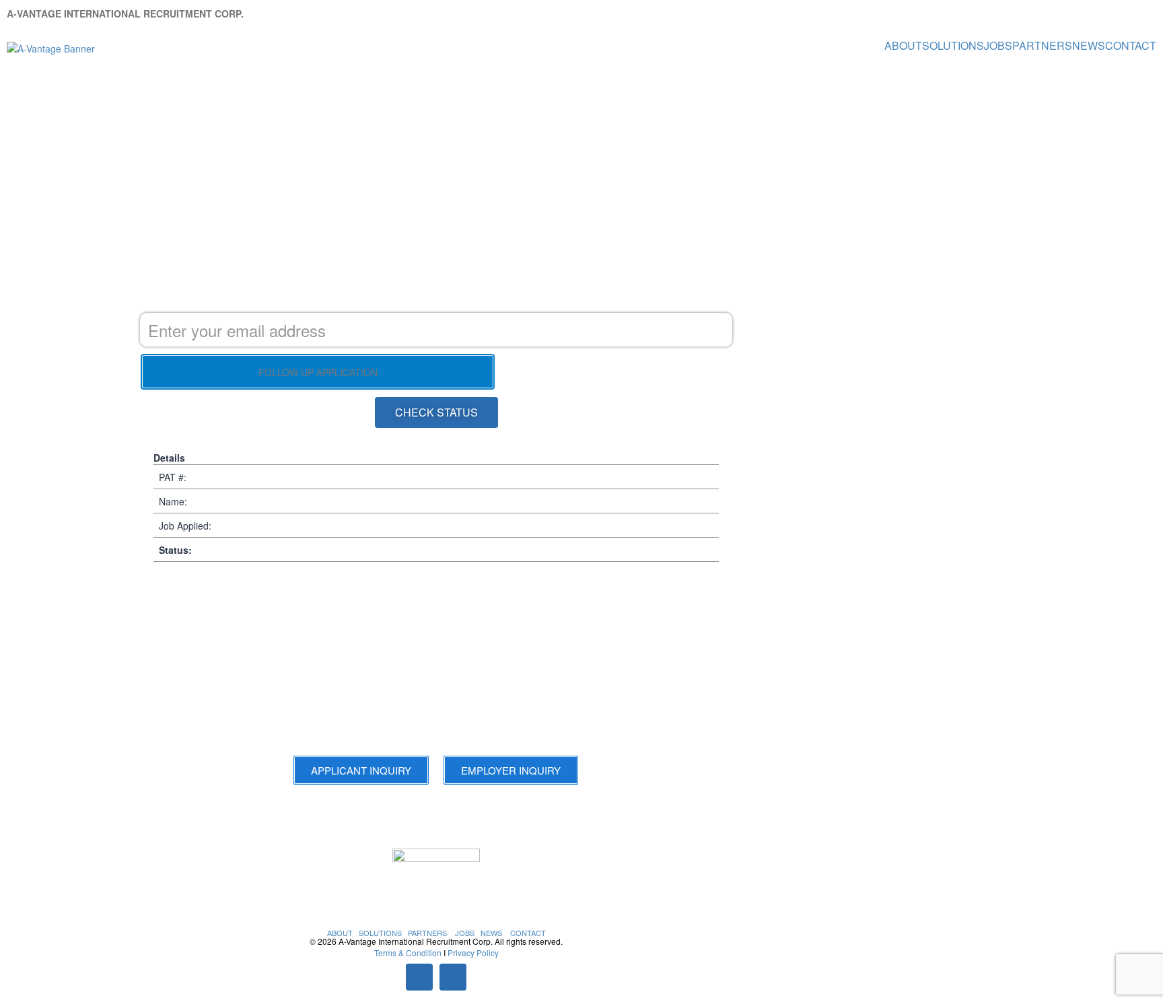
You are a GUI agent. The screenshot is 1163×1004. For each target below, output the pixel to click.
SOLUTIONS (953, 45)
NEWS (1088, 45)
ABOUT (903, 45)
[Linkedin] (452, 977)
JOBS (998, 45)
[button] (436, 412)
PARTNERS (1042, 45)
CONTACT (1130, 45)
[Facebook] (419, 977)
